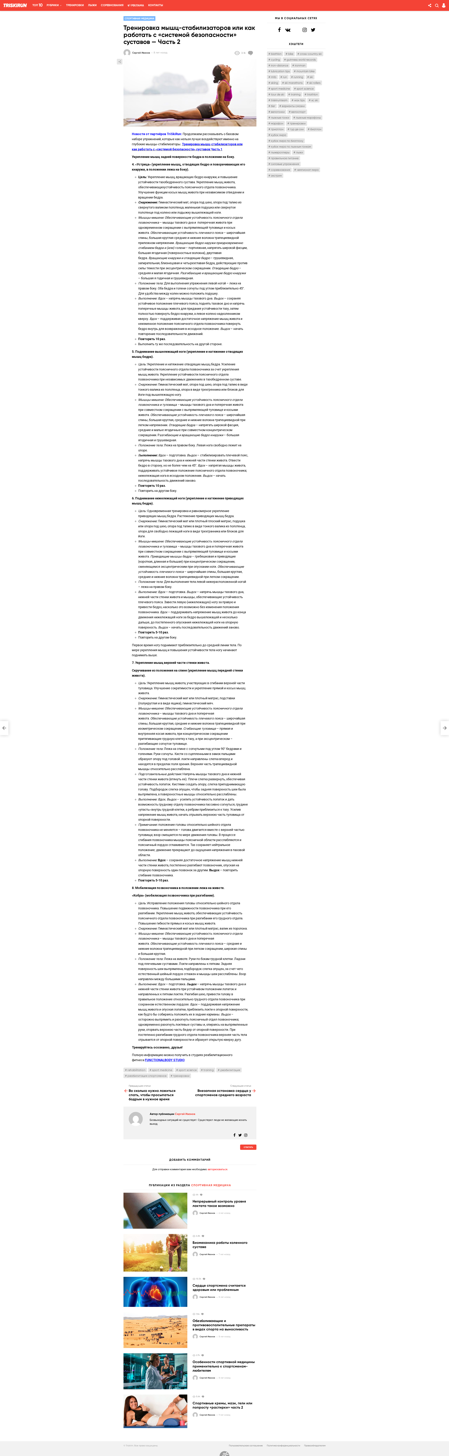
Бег (273, 106)
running (298, 77)
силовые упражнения (285, 164)
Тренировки (75, 5)
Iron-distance (279, 65)
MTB (273, 77)
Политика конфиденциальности (283, 1445)
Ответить (248, 1147)
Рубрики (53, 5)
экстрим (276, 175)
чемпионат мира (308, 169)
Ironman (300, 65)
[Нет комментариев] (201, 1194)
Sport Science (188, 1070)
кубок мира (278, 135)
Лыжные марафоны (308, 117)
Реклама (137, 5)
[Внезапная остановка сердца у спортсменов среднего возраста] (445, 728)
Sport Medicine (162, 1070)
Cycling (275, 59)
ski (311, 77)
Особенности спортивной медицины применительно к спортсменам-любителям (224, 1366)
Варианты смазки (293, 106)
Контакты (155, 5)
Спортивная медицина (211, 1185)
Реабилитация (230, 1070)
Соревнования (112, 5)
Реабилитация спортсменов (147, 1075)
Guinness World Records (301, 59)
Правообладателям (315, 1445)
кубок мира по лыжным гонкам (291, 146)
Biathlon (276, 54)
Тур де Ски (297, 129)
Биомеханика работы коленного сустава (220, 1244)
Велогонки (278, 111)
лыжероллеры (280, 152)
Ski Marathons (294, 82)
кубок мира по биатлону (287, 140)
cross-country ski (311, 54)
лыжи (299, 152)
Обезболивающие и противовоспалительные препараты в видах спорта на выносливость (224, 1324)
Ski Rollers (314, 82)
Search (436, 5)
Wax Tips (299, 100)
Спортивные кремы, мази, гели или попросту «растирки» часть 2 (222, 1405)
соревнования (280, 169)
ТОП (37, 5)
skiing (274, 82)
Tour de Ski (277, 94)
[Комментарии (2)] (251, 53)
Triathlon (312, 94)
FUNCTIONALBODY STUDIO (165, 1060)
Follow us (429, 5)
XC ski (314, 100)
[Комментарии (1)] (204, 1278)
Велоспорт (298, 111)
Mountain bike (305, 71)
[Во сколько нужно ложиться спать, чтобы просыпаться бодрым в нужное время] (4, 728)
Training (208, 1070)
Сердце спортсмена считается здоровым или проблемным (219, 1287)
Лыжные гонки (280, 117)
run (285, 77)
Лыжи (92, 5)
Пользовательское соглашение (246, 1445)
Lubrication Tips (280, 71)
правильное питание (285, 158)
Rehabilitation (136, 1070)
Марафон (277, 123)
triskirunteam (279, 100)
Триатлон (277, 129)
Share (119, 61)
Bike (290, 54)
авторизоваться (217, 1169)
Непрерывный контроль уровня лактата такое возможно (219, 1203)
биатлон (315, 129)
